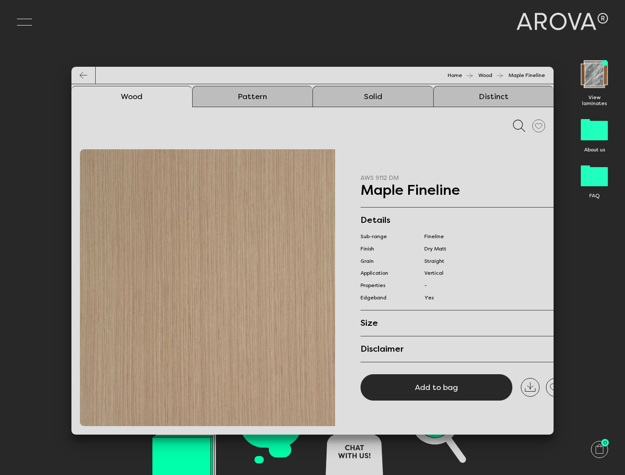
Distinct (494, 96)
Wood (485, 75)
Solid (373, 96)
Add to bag (436, 387)
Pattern (252, 96)
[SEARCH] (519, 125)
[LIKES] (538, 125)
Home (455, 75)
